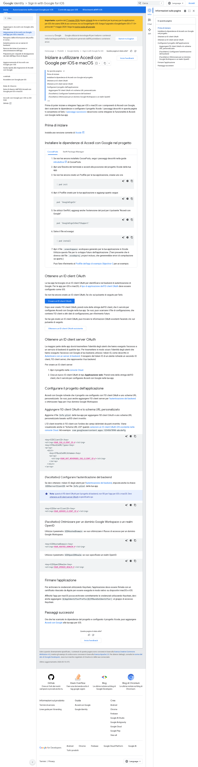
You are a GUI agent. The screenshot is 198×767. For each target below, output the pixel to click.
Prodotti (61, 51)
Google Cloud (116, 726)
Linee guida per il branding (50, 709)
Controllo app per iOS (68, 9)
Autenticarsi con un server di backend (62, 356)
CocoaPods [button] (52, 151)
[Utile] (131, 51)
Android (113, 705)
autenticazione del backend (99, 483)
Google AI (132, 746)
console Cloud (76, 370)
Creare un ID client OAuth (59, 301)
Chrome (113, 709)
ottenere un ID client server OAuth (64, 497)
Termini (42, 761)
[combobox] (150, 3)
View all (113, 735)
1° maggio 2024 (72, 20)
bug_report (185, 10)
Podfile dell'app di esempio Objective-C (94, 263)
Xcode (78, 132)
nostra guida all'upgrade (84, 27)
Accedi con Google (53, 622)
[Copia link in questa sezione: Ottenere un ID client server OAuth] (98, 339)
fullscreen (189, 10)
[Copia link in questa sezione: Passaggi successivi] (76, 612)
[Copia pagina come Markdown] (105, 63)
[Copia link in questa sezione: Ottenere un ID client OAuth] (88, 276)
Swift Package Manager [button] (73, 151)
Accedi (192, 3)
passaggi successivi (76, 112)
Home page (49, 51)
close (193, 10)
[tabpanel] (91, 211)
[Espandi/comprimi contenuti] (63, 71)
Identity (19, 3)
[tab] (52, 151)
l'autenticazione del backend (122, 398)
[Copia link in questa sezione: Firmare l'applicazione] (79, 580)
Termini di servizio (47, 705)
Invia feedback (127, 58)
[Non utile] (135, 51)
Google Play (115, 731)
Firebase (114, 714)
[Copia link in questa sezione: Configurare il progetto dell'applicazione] (106, 388)
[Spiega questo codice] (123, 181)
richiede (89, 20)
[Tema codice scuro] (127, 181)
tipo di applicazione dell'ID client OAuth (99, 286)
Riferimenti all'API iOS (92, 9)
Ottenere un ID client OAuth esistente (65, 328)
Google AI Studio (117, 718)
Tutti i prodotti (73, 750)
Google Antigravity (118, 722)
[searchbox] (18, 18)
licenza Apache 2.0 (101, 654)
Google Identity (73, 51)
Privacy (51, 761)
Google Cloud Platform (113, 746)
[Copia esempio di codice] (132, 181)
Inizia (5, 9)
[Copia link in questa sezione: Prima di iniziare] (70, 125)
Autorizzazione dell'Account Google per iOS (33, 9)
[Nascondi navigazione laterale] (32, 762)
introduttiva (58, 162)
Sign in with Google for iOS (46, 3)
